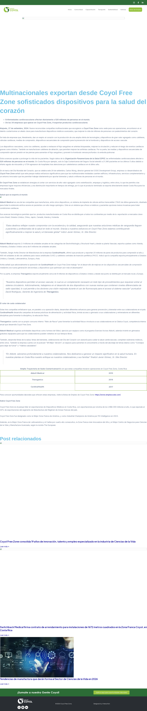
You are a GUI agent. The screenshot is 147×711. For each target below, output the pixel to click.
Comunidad (78, 9)
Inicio (70, 9)
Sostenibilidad (113, 9)
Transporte (101, 9)
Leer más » (4, 546)
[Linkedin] (143, 2)
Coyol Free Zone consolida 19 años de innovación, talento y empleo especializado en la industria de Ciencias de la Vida (68, 541)
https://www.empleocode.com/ (108, 395)
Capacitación (90, 9)
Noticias (123, 9)
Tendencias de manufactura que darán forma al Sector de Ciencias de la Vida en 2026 (49, 678)
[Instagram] (134, 2)
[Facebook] (138, 2)
